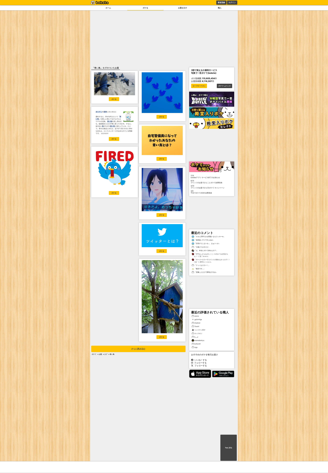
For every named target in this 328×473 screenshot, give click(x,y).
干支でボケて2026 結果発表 (201, 192)
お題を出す (182, 8)
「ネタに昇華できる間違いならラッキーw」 (209, 236)
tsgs (195, 347)
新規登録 (221, 2)
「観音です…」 (199, 269)
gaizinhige (198, 319)
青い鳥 (112, 354)
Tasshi (196, 326)
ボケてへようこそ (224, 86)
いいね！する (200, 360)
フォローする (200, 362)
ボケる (145, 8)
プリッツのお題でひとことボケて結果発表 (206, 182)
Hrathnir (197, 323)
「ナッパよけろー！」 (202, 265)
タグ (105, 354)
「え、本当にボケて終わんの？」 (206, 250)
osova (196, 316)
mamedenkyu (199, 340)
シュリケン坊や (199, 330)
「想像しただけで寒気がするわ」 (206, 272)
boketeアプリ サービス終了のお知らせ (205, 176)
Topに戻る (228, 448)
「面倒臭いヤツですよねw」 (204, 240)
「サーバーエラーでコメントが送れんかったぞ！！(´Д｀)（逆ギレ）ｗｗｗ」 (212, 261)
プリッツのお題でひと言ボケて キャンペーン (207, 187)
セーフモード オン (199, 86)
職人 (220, 8)
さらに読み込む (138, 349)
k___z (196, 337)
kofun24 (197, 344)
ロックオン (198, 333)
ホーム (108, 8)
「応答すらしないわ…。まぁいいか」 (207, 243)
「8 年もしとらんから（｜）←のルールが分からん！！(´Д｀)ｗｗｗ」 (211, 255)
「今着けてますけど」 (202, 247)
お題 (100, 354)
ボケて (94, 354)
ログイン (232, 2)
